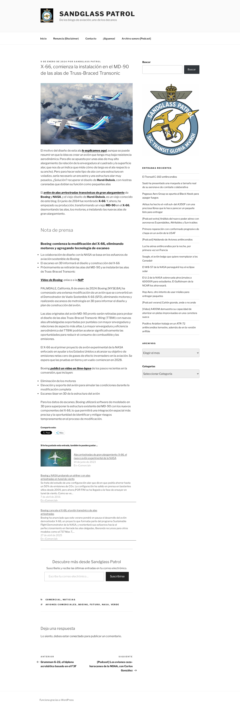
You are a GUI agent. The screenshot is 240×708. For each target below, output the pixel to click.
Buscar (146, 62)
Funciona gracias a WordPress (57, 699)
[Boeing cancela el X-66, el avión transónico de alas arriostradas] (88, 523)
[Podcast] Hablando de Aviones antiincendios (167, 239)
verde (115, 604)
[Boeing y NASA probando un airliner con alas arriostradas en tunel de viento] (88, 486)
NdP (81, 280)
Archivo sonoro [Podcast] (136, 38)
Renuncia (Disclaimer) (66, 38)
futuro (95, 604)
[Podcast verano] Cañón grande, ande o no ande (169, 302)
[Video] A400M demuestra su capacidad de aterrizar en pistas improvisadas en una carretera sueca (169, 312)
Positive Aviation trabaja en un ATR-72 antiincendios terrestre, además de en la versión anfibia (169, 327)
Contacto (90, 38)
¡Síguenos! (109, 38)
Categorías (148, 366)
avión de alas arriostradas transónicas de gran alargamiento (84, 192)
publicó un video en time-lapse (70, 368)
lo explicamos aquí (94, 150)
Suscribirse (117, 576)
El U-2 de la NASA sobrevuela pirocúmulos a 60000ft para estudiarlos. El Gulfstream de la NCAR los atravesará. (167, 281)
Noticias (69, 599)
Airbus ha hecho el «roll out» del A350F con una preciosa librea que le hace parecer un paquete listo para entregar (168, 208)
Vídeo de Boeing (52, 280)
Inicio (43, 38)
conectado (77, 636)
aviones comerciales (61, 604)
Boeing (83, 604)
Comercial (53, 599)
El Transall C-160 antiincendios (159, 176)
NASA (105, 604)
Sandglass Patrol (97, 14)
